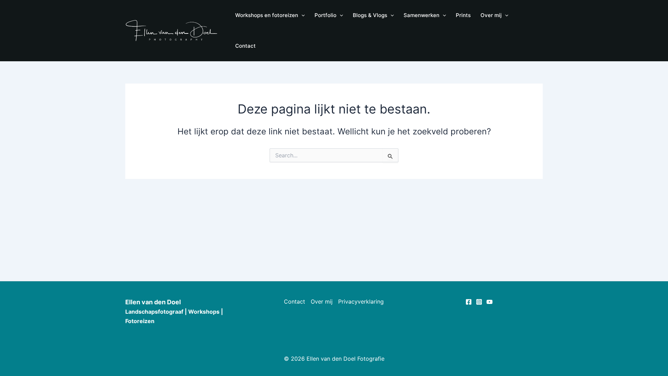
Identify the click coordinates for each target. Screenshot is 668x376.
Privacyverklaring (361, 301)
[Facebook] (469, 302)
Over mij (322, 301)
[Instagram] (479, 302)
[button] (301, 15)
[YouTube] (489, 302)
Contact (294, 301)
